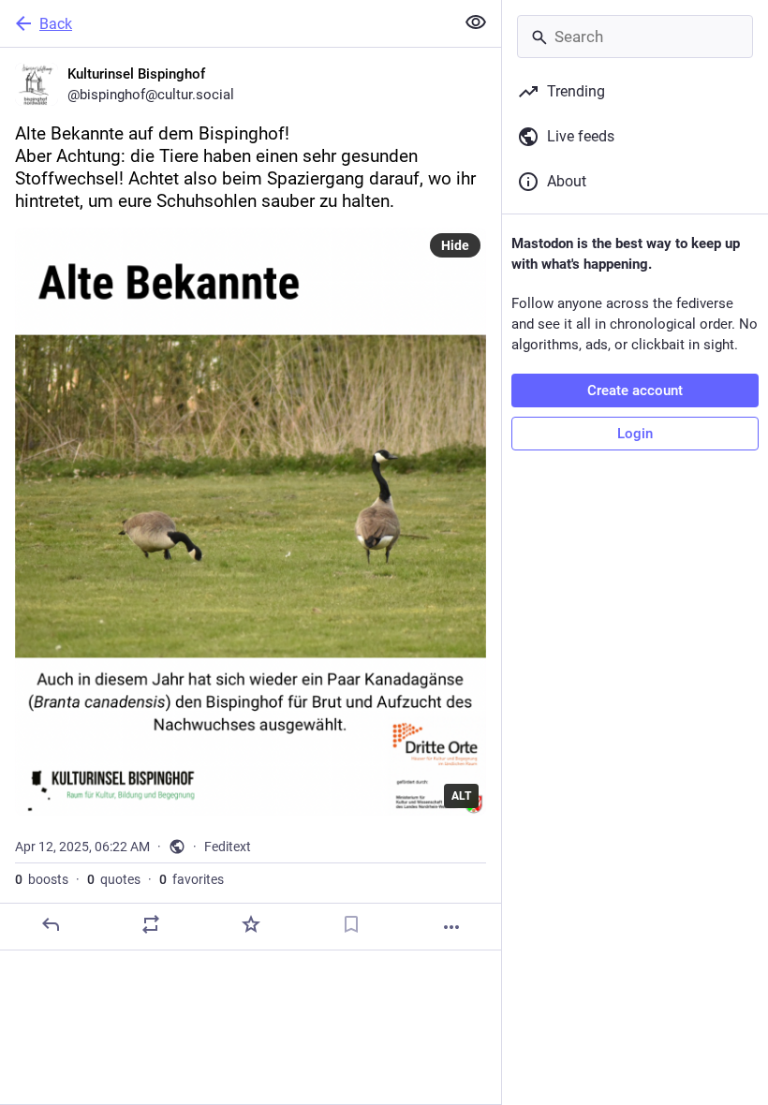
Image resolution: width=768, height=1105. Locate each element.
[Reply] (50, 924)
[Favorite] (251, 924)
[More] (451, 927)
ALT (461, 796)
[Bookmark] (351, 924)
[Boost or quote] (151, 924)
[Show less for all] (475, 22)
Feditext (227, 846)
